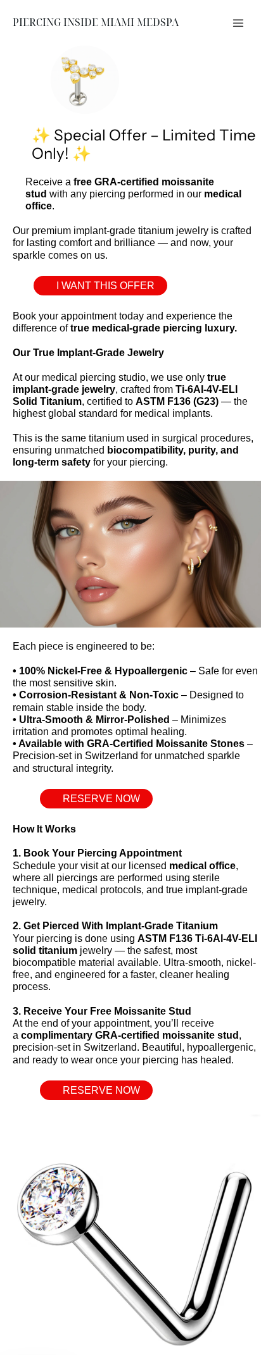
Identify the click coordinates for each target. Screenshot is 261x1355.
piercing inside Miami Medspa (96, 22)
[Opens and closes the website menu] (238, 23)
